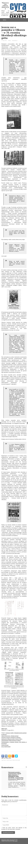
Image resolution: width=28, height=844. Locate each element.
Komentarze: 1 (15, 40)
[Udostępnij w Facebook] (2, 756)
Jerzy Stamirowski (5, 746)
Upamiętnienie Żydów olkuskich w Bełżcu (11, 740)
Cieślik (7, 760)
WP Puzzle (15, 841)
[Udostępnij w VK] (6, 756)
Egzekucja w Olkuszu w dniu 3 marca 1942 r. (11, 739)
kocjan (10, 760)
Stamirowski (17, 760)
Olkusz (9, 40)
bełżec (4, 760)
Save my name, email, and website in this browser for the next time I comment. (14, 828)
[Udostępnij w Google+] (13, 756)
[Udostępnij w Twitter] (16, 756)
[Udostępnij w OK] (9, 756)
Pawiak (13, 760)
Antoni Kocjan (4, 745)
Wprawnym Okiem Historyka (5, 5)
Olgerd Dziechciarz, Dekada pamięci (9, 736)
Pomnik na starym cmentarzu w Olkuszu (10, 737)
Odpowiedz (23, 789)
